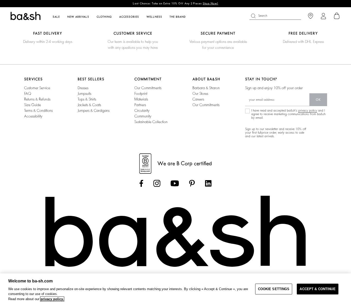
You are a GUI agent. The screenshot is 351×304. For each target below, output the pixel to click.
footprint (140, 93)
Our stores (200, 93)
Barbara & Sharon (206, 88)
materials (141, 99)
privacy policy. (52, 299)
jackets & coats (89, 105)
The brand (178, 17)
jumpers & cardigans (93, 110)
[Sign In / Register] (323, 16)
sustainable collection (151, 122)
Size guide (32, 105)
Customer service (37, 88)
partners (140, 105)
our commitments (147, 88)
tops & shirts (87, 99)
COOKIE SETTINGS (274, 289)
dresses (83, 88)
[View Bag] (337, 16)
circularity (142, 110)
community (142, 116)
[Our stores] (310, 16)
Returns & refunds (37, 99)
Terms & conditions (38, 110)
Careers (198, 99)
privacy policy (307, 110)
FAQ (27, 93)
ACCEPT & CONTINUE (317, 289)
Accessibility (33, 116)
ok (318, 99)
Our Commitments (205, 105)
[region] (175, 288)
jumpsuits (84, 93)
